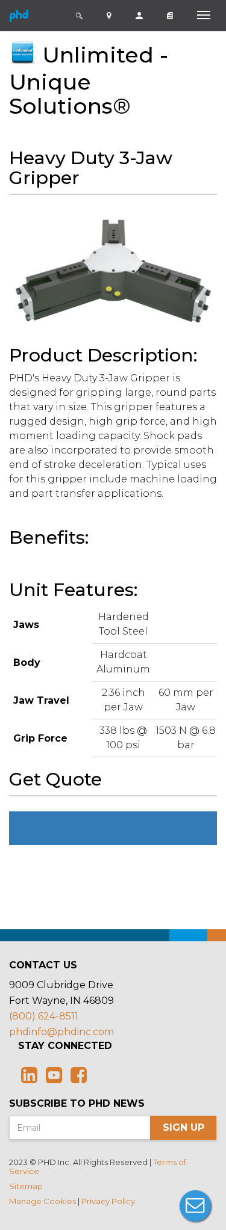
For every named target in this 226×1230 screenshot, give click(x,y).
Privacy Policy (108, 1201)
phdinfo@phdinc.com (61, 1032)
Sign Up (183, 1127)
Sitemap (26, 1186)
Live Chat (195, 1206)
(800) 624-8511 (43, 1016)
